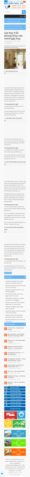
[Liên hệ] (15, 8)
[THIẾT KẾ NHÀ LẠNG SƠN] (14, 397)
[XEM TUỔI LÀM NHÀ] (21, 419)
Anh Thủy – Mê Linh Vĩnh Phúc (16, 371)
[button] (21, 16)
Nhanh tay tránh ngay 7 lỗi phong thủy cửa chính (15, 20)
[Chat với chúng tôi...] (2, 475)
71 (19, 343)
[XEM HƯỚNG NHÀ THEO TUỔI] (8, 427)
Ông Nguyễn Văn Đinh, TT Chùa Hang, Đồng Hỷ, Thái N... (17, 359)
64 (19, 373)
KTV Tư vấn (17, 41)
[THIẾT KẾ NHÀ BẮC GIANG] (14, 394)
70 (19, 350)
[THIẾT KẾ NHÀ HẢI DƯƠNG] (14, 406)
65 (19, 368)
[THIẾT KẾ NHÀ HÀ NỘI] (14, 388)
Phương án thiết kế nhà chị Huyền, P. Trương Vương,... (15, 347)
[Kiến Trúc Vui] (15, 2)
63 (19, 379)
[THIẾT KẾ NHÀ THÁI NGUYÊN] (14, 400)
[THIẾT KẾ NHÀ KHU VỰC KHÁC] (14, 410)
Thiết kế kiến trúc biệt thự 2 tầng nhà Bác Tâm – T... (16, 365)
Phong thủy (9, 43)
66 (19, 362)
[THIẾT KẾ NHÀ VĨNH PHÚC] (14, 403)
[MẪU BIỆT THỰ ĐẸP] (15, 446)
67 (19, 356)
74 (19, 331)
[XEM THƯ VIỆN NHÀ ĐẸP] (19, 427)
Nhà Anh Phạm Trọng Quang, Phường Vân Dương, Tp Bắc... (16, 334)
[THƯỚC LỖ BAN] (10, 419)
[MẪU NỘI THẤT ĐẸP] (15, 455)
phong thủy (8, 273)
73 (19, 337)
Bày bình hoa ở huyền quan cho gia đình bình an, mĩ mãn (13, 27)
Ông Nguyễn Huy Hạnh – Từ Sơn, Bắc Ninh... (15, 353)
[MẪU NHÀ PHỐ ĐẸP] (15, 437)
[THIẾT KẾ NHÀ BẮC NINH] (14, 391)
